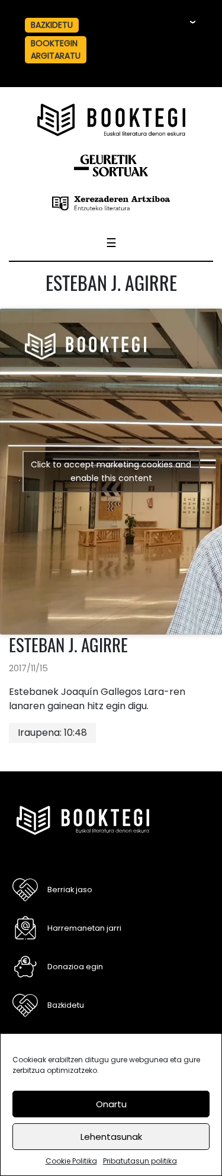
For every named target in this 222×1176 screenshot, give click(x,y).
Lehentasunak (111, 1136)
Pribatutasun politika (140, 1161)
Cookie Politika (71, 1161)
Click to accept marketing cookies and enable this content (111, 471)
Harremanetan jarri (84, 928)
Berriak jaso (69, 890)
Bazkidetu (65, 1005)
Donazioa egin (75, 967)
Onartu (111, 1104)
